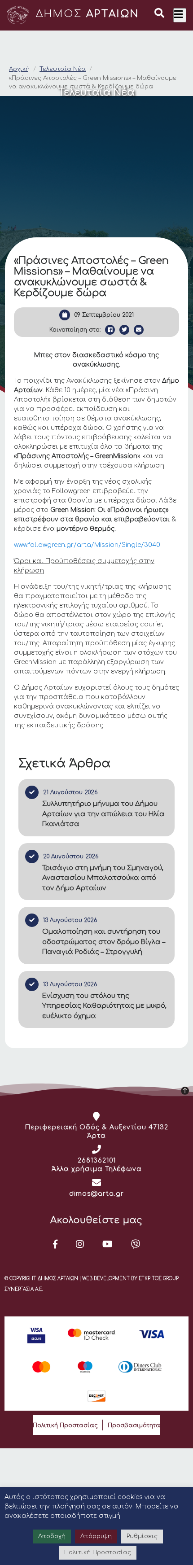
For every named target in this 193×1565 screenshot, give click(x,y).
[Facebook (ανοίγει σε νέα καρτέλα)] (55, 1244)
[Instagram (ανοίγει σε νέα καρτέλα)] (80, 1244)
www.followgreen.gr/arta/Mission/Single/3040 (87, 545)
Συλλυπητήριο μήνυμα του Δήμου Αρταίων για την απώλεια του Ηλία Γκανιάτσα (103, 814)
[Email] (139, 330)
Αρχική (19, 69)
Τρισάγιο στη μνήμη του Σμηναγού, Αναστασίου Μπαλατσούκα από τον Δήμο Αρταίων (102, 878)
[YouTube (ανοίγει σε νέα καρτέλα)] (107, 1244)
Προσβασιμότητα (134, 1425)
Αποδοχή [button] (52, 1536)
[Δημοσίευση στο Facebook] (110, 330)
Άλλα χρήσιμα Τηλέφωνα (97, 1169)
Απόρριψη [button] (96, 1536)
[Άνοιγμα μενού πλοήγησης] (179, 15)
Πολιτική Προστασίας (65, 1425)
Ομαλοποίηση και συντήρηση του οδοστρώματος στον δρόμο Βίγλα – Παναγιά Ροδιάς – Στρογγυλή (103, 942)
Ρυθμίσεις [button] (142, 1536)
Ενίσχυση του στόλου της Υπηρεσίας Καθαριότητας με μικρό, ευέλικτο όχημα (104, 1006)
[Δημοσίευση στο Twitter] (124, 330)
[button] (159, 14)
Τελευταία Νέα (62, 69)
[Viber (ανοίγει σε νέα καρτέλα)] (136, 1244)
